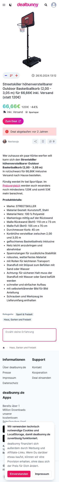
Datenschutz (10, 383)
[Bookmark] (43, 141)
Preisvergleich (11, 185)
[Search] (46, 5)
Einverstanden (19, 473)
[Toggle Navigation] (4, 5)
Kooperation (39, 372)
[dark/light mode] (10, 5)
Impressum (42, 473)
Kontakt (37, 367)
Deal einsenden (41, 377)
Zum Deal (11, 121)
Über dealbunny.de (14, 367)
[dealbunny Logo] (28, 5)
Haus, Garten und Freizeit (23, 347)
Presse (7, 372)
